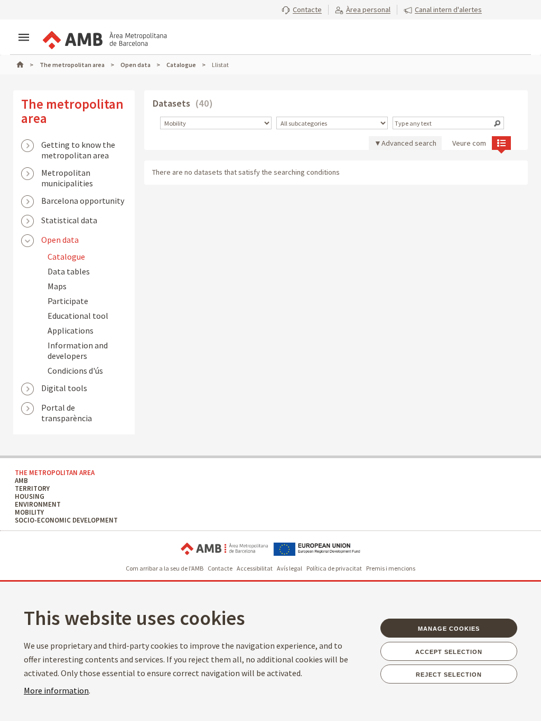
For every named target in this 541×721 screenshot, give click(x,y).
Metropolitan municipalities (67, 173)
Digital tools (64, 388)
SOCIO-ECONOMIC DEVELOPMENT (66, 520)
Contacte (220, 568)
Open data (60, 239)
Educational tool (78, 315)
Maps (57, 286)
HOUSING (29, 496)
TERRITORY (32, 488)
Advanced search (408, 143)
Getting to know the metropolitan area (78, 145)
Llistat (501, 142)
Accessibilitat (255, 568)
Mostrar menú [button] (23, 37)
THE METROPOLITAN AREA (55, 472)
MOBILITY (29, 512)
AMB (21, 480)
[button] (302, 9)
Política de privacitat (334, 568)
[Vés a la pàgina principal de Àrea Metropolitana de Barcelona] (104, 38)
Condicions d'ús (75, 370)
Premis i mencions (390, 568)
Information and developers (78, 350)
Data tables (69, 271)
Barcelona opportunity (82, 200)
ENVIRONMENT (38, 504)
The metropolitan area (72, 111)
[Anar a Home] (24, 65)
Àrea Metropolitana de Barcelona (224, 549)
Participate (68, 301)
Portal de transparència (66, 408)
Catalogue (66, 256)
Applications (71, 330)
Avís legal (289, 568)
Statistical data (69, 220)
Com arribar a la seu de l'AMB (164, 568)
